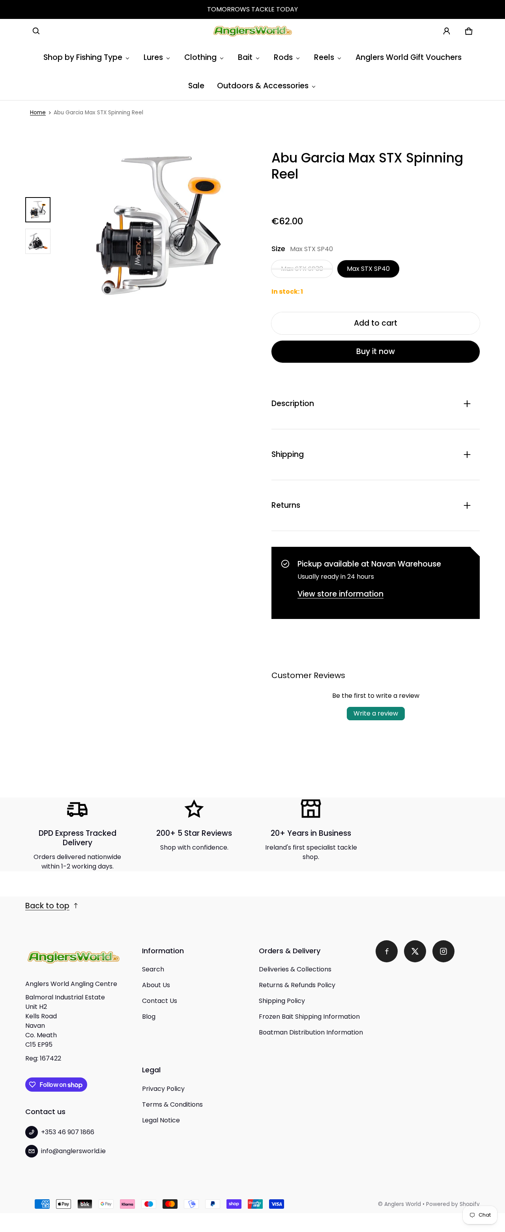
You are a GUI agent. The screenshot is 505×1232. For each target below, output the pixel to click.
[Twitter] (415, 951)
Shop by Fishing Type (82, 57)
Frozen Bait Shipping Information (309, 1016)
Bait (245, 57)
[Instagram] (443, 951)
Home (38, 112)
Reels (324, 57)
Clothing (200, 57)
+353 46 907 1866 (67, 1132)
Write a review (376, 713)
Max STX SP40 (368, 268)
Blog (148, 1016)
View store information (340, 594)
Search (153, 969)
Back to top (47, 905)
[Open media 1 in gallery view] (37, 209)
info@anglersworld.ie (73, 1151)
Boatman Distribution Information (311, 1032)
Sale (196, 85)
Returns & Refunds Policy (297, 985)
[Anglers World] (252, 31)
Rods (283, 57)
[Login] (447, 31)
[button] (36, 31)
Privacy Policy (163, 1088)
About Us (156, 985)
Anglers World (402, 1204)
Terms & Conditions (172, 1104)
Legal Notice (161, 1120)
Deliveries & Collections (295, 969)
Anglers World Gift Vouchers (408, 57)
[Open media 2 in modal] (158, 225)
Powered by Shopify (453, 1204)
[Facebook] (387, 951)
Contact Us (159, 1000)
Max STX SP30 (302, 268)
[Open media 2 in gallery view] (37, 241)
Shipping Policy (282, 1000)
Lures (153, 57)
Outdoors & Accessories (263, 85)
